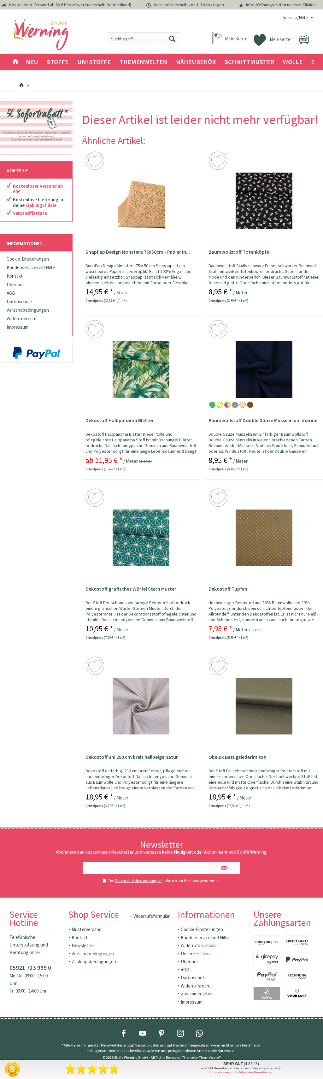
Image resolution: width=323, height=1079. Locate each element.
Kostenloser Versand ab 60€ (38, 189)
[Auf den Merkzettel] (95, 162)
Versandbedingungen (28, 310)
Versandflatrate (30, 213)
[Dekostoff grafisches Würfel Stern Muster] (141, 538)
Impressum (17, 327)
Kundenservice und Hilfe (31, 267)
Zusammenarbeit (197, 994)
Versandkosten (147, 1045)
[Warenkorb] (304, 39)
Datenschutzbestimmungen (138, 880)
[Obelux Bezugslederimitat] (264, 706)
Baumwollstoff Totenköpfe (238, 252)
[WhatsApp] (199, 1033)
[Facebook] (123, 1033)
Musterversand (87, 929)
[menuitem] (296, 17)
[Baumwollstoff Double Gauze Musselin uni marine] (264, 369)
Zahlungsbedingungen (94, 961)
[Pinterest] (161, 1033)
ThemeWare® (209, 1057)
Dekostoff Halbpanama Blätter (119, 420)
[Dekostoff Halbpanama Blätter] (141, 369)
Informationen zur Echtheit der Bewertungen (241, 1072)
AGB (11, 293)
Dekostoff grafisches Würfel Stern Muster (130, 589)
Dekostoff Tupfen (227, 589)
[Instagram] (180, 1033)
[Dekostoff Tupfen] (264, 538)
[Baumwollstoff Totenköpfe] (264, 201)
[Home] (15, 62)
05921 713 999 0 (30, 967)
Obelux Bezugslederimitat (237, 757)
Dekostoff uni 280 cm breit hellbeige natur (131, 757)
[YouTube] (142, 1033)
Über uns (16, 284)
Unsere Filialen (195, 954)
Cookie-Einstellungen (28, 259)
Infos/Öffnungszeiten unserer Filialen (281, 5)
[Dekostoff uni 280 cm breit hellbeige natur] (141, 706)
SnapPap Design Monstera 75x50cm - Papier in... (137, 252)
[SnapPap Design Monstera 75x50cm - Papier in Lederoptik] (141, 201)
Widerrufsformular (151, 916)
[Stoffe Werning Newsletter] (36, 124)
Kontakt (15, 276)
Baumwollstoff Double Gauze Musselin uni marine (262, 420)
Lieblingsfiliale (41, 205)
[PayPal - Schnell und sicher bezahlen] (36, 353)
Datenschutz (19, 301)
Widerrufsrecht (22, 318)
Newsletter (83, 945)
